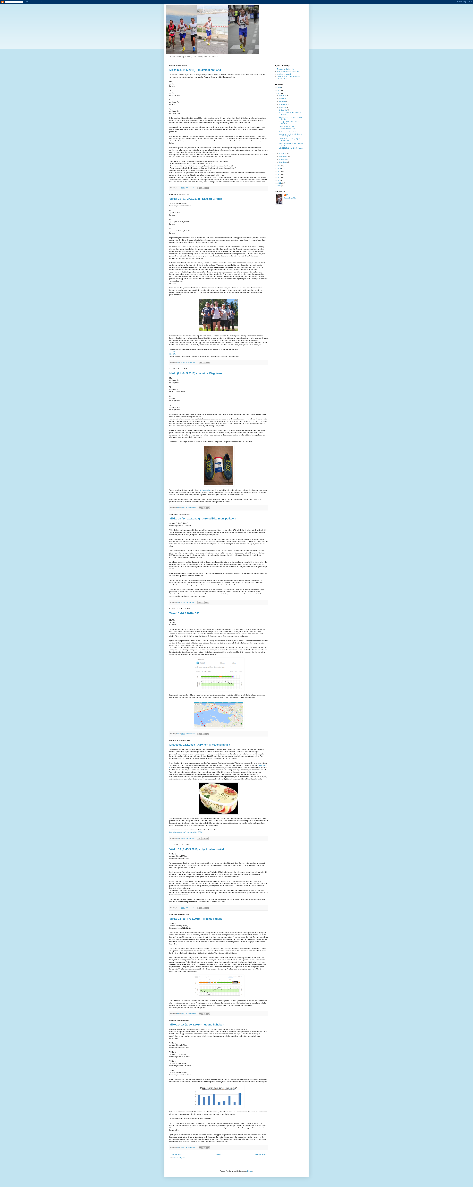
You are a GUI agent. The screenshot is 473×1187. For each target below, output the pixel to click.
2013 (279, 177)
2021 (279, 87)
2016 (279, 169)
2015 (279, 171)
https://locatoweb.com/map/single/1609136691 (186, 832)
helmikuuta (283, 159)
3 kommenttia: (190, 602)
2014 (279, 174)
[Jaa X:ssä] (203, 188)
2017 (279, 166)
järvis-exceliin (205, 490)
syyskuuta (282, 101)
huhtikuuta (283, 153)
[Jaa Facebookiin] (205, 188)
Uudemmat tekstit (176, 1154)
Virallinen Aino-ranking (284, 74)
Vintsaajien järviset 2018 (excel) (288, 71)
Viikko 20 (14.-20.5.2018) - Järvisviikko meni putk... (288, 127)
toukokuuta (283, 110)
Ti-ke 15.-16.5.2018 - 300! (287, 131)
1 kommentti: (190, 838)
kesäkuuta (283, 107)
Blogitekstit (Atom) (179, 1158)
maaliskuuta (283, 156)
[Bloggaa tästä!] (201, 188)
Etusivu (218, 1154)
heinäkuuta (283, 104)
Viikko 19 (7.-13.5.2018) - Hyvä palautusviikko (289, 139)
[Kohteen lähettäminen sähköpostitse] (198, 188)
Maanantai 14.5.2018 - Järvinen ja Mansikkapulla (290, 135)
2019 (279, 90)
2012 (279, 180)
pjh (287, 195)
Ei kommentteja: (191, 362)
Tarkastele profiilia (290, 198)
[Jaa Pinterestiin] (208, 188)
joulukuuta (283, 96)
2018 (279, 93)
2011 (279, 183)
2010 (279, 186)
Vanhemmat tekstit (261, 1154)
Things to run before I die (285, 69)
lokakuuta (282, 98)
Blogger (249, 1171)
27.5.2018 (172, 352)
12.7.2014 (172, 354)
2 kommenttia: (190, 188)
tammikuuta (283, 162)
